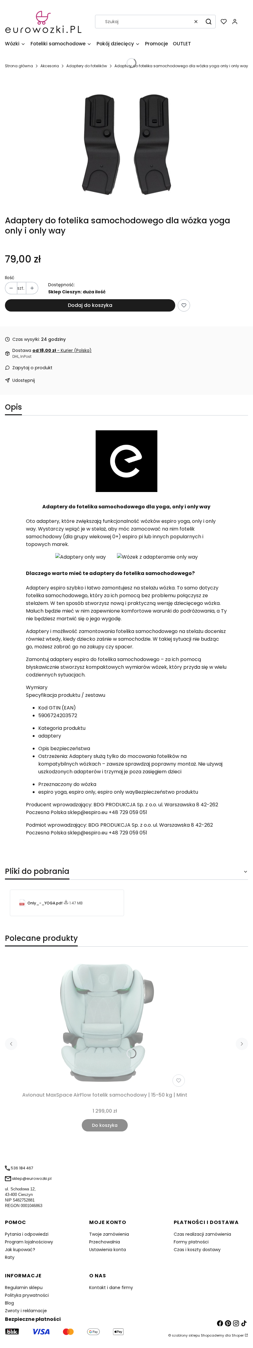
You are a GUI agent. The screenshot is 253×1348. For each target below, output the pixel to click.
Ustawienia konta (107, 1250)
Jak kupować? (20, 1250)
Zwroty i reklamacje (26, 1311)
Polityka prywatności (27, 1295)
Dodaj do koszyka (90, 305)
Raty (10, 1257)
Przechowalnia (104, 1242)
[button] (208, 21)
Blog (9, 1303)
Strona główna (19, 65)
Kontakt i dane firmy (111, 1287)
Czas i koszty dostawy (197, 1250)
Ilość (10, 278)
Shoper (238, 1335)
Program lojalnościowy (29, 1242)
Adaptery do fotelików (86, 65)
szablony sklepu (186, 1335)
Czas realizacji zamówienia (202, 1234)
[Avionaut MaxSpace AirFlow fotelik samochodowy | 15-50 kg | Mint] (105, 1023)
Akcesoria (49, 65)
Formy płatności (191, 1242)
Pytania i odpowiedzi (26, 1234)
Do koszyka (105, 1125)
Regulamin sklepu (24, 1287)
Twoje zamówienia (109, 1234)
